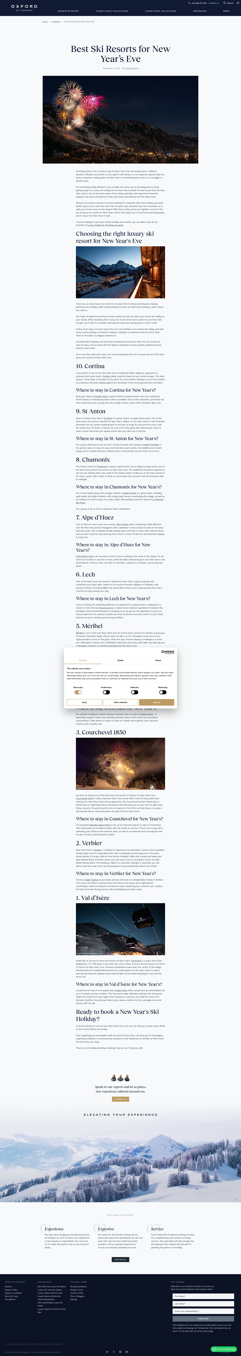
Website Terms (76, 1290)
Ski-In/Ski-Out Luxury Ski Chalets (52, 1286)
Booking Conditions (78, 1286)
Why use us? (120, 1259)
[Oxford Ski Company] (24, 8)
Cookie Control (76, 1293)
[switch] (106, 692)
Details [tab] (120, 660)
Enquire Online (11, 1290)
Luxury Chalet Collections (112, 11)
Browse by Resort (68, 11)
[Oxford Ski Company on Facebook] (113, 1352)
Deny (84, 702)
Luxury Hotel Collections (160, 11)
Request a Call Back (13, 1293)
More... (227, 11)
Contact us (214, 3)
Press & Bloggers (77, 1296)
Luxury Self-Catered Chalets (50, 1290)
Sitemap (73, 1299)
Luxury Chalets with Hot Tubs (50, 1293)
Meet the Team (11, 1296)
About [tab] (158, 660)
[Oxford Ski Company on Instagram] (120, 1352)
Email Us (8, 1286)
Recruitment (10, 1299)
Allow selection (120, 702)
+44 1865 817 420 (199, 3)
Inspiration (199, 11)
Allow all (156, 702)
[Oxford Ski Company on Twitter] (107, 1352)
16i (228, 1352)
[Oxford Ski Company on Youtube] (126, 1352)
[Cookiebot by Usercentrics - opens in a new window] (163, 652)
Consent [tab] (83, 660)
